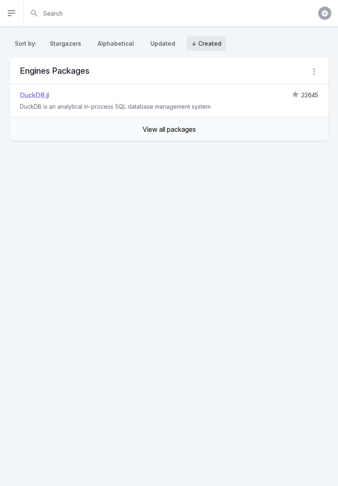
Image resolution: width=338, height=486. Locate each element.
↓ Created (206, 43)
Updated (162, 43)
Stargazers (65, 43)
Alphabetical (116, 43)
